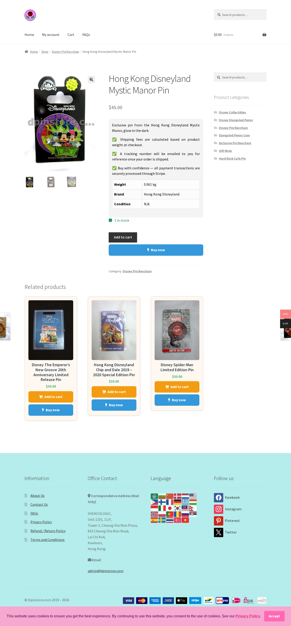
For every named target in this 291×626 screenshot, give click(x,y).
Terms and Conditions (47, 539)
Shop (44, 52)
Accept (274, 616)
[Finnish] (162, 501)
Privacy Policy (41, 522)
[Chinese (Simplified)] (170, 495)
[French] (170, 501)
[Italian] (162, 507)
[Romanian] (178, 513)
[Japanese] (170, 507)
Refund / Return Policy (47, 530)
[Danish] (178, 495)
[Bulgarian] (162, 495)
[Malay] (185, 507)
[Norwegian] (154, 513)
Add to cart (123, 237)
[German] (178, 501)
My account (51, 34)
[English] (193, 495)
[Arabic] (154, 495)
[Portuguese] (170, 513)
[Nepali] (193, 507)
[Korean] (178, 507)
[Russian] (185, 513)
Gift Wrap (225, 151)
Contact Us (39, 504)
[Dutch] (185, 495)
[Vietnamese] (185, 519)
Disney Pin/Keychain (65, 52)
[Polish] (162, 513)
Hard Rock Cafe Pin (232, 158)
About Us (37, 495)
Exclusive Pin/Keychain (235, 143)
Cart (71, 34)
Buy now (158, 250)
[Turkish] (178, 519)
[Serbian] (193, 513)
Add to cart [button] (53, 396)
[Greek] (185, 501)
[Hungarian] (193, 501)
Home (29, 34)
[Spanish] (154, 519)
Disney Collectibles (232, 112)
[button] (91, 79)
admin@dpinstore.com (105, 570)
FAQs (86, 34)
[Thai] (170, 519)
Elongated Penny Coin (234, 135)
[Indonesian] (154, 507)
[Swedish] (162, 519)
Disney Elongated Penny (236, 120)
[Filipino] (154, 501)
